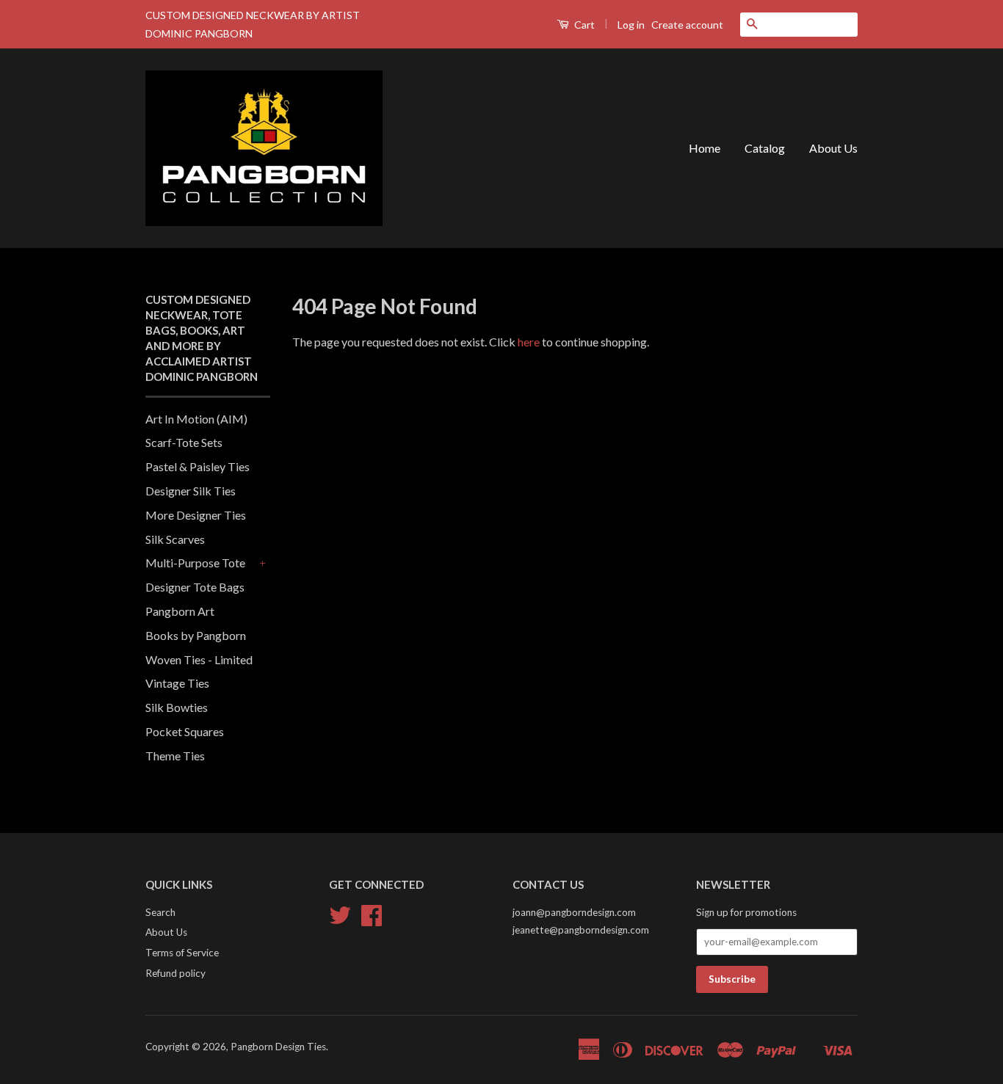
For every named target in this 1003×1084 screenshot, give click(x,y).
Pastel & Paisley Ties (197, 466)
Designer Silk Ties (190, 491)
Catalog (765, 148)
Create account (687, 24)
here (529, 342)
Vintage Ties (177, 683)
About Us (833, 148)
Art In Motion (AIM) (196, 419)
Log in (631, 24)
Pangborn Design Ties (278, 1046)
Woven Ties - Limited (199, 659)
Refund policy (175, 973)
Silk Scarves (175, 539)
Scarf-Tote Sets (183, 442)
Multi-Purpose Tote (195, 563)
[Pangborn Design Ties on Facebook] (372, 920)
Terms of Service (182, 952)
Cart (583, 24)
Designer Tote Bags (195, 587)
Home (704, 148)
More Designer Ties (195, 515)
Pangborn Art (179, 611)
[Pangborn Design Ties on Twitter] (340, 920)
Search (160, 912)
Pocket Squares (184, 731)
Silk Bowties (176, 707)
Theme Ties (175, 756)
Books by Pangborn (195, 635)
